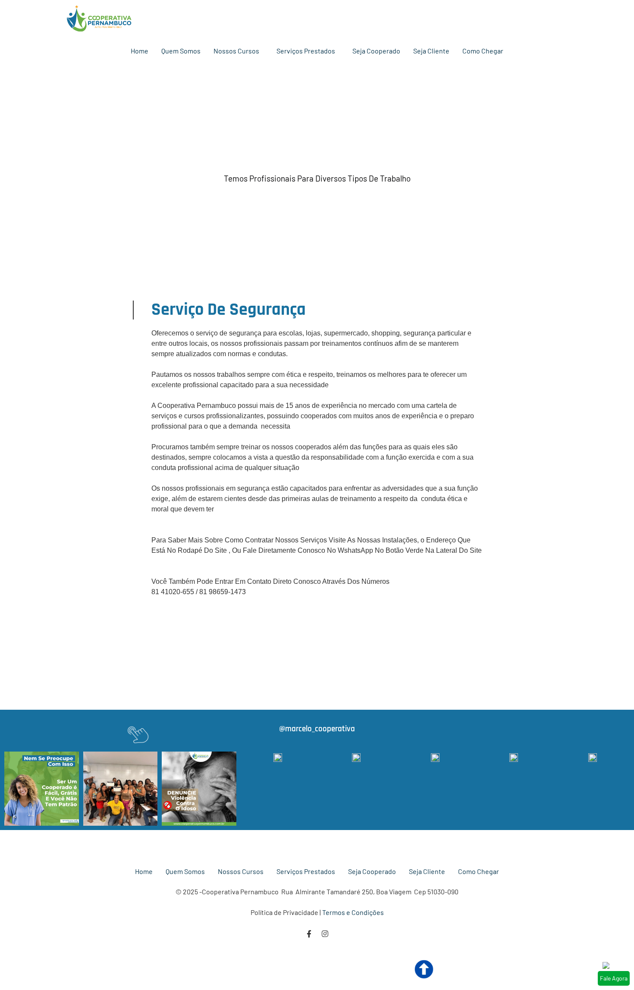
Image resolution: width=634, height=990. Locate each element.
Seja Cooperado (376, 51)
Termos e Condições (353, 912)
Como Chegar (482, 51)
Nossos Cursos (236, 51)
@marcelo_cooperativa (317, 729)
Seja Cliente (431, 51)
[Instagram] (325, 933)
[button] (238, 51)
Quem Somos (181, 51)
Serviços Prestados (305, 51)
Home (139, 51)
